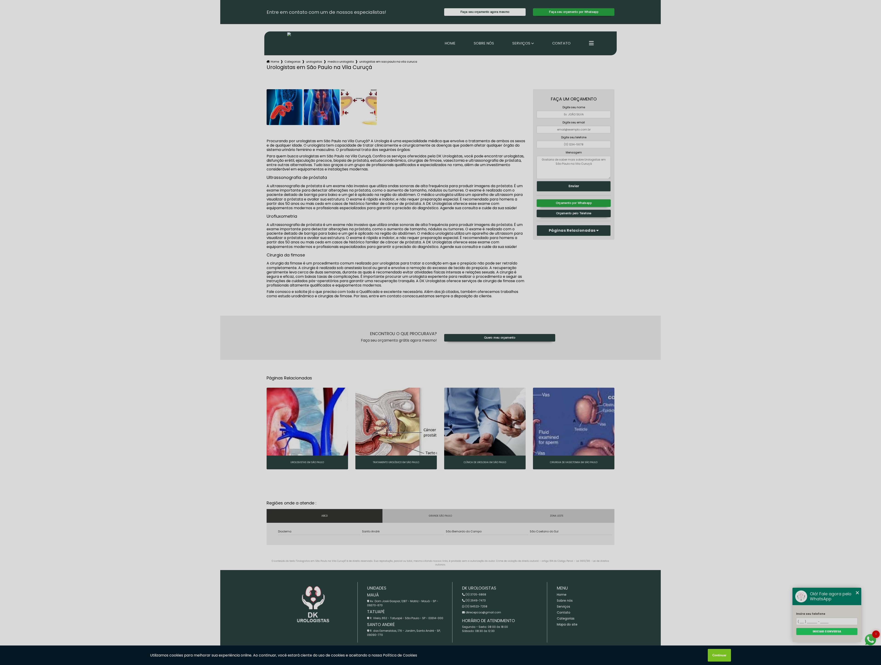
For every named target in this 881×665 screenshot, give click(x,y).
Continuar (719, 655)
